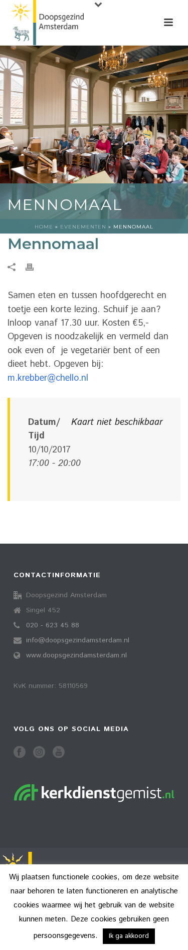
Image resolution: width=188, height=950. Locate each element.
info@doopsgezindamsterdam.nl (77, 640)
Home (44, 226)
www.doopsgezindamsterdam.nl (76, 655)
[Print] (35, 267)
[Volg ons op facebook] (20, 753)
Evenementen (83, 226)
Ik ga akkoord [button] (129, 936)
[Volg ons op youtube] (59, 753)
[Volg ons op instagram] (39, 753)
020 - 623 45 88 (52, 625)
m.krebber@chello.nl (48, 378)
